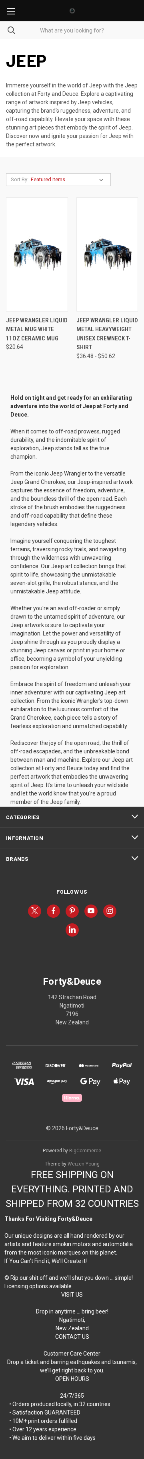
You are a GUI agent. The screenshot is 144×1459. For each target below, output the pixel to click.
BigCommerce (85, 1150)
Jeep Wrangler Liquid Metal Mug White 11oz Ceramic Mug (37, 329)
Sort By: (19, 179)
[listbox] (69, 180)
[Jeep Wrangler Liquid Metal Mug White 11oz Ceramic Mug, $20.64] (37, 254)
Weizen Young (84, 1164)
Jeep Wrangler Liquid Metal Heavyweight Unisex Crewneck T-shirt (107, 334)
